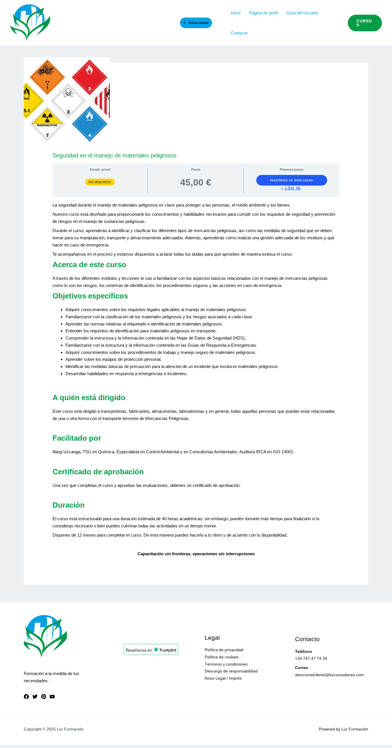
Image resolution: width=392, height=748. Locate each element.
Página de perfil (263, 12)
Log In (292, 188)
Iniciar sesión (199, 22)
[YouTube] (52, 696)
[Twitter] (35, 696)
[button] (365, 23)
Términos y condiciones (226, 664)
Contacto (239, 32)
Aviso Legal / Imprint (223, 678)
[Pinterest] (43, 696)
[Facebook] (26, 696)
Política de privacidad (224, 649)
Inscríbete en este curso (291, 180)
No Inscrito (100, 182)
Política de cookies (221, 657)
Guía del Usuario (302, 12)
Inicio (235, 12)
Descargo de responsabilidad (231, 671)
